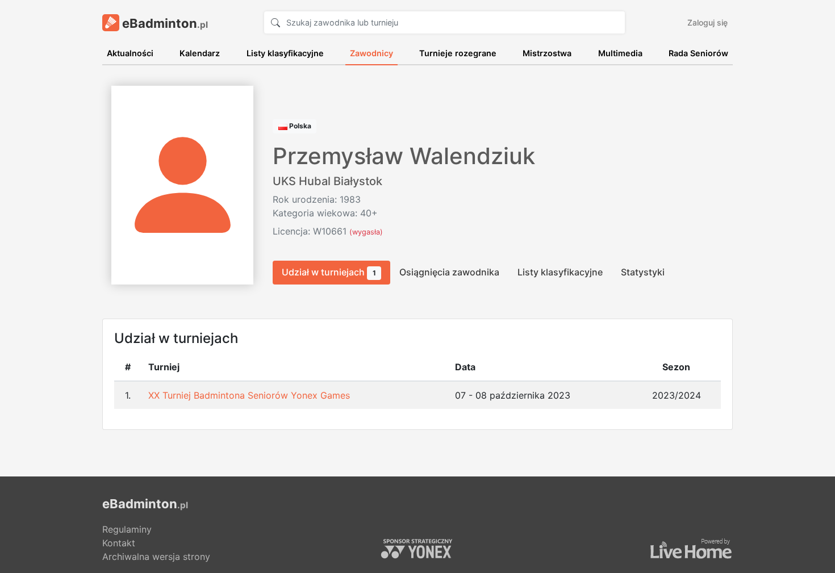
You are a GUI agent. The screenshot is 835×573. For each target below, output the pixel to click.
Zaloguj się (707, 22)
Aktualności (130, 53)
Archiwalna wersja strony (156, 556)
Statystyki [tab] (643, 272)
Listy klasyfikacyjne (285, 53)
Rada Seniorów (698, 53)
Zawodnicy (371, 53)
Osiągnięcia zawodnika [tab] (449, 272)
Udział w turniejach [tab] (329, 272)
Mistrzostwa (547, 53)
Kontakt (118, 543)
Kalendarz (199, 53)
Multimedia (620, 53)
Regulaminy (127, 529)
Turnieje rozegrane (457, 53)
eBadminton (163, 23)
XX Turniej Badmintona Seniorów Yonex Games (249, 395)
